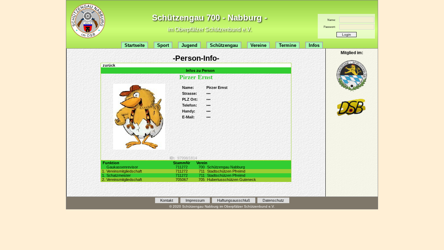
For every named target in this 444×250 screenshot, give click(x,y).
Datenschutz (273, 200)
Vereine (258, 45)
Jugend (189, 45)
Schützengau (224, 45)
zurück (109, 65)
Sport (163, 45)
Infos (314, 45)
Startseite (135, 45)
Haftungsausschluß (233, 200)
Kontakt (166, 200)
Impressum (195, 200)
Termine (287, 45)
